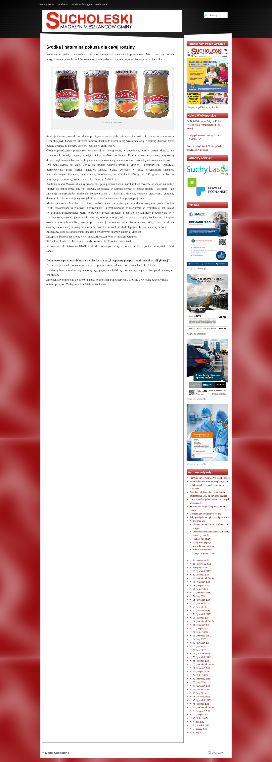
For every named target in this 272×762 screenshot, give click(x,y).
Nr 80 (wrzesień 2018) (200, 581)
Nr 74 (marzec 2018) (199, 603)
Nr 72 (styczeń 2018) (200, 610)
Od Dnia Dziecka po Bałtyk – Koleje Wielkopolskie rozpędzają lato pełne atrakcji (204, 124)
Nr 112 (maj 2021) (198, 520)
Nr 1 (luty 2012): (198, 732)
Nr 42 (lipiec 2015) (199, 718)
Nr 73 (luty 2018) (198, 606)
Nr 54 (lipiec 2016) (199, 675)
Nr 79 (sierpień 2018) (200, 585)
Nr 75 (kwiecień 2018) (200, 599)
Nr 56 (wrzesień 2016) (200, 667)
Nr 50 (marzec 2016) (199, 689)
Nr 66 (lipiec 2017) (199, 631)
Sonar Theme (218, 752)
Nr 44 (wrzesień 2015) (200, 710)
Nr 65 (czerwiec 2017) (200, 635)
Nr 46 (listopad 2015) (200, 703)
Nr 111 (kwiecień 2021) (201, 560)
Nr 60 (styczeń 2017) (200, 653)
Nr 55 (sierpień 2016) (200, 671)
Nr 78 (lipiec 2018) (199, 588)
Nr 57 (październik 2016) (202, 664)
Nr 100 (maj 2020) (198, 567)
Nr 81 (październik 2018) (202, 578)
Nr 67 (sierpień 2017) (200, 628)
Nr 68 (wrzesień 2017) (200, 624)
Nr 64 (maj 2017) (198, 639)
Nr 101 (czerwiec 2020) (201, 563)
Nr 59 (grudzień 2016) (200, 657)
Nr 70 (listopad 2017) (200, 617)
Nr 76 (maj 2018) (198, 596)
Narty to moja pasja (202, 542)
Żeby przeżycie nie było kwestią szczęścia (209, 517)
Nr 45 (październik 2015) (202, 707)
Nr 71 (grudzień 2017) (200, 614)
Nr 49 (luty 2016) (198, 692)
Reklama (63, 4)
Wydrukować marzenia (203, 545)
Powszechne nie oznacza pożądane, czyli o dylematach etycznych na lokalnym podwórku (209, 485)
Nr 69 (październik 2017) (202, 621)
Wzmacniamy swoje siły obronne (205, 513)
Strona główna (46, 4)
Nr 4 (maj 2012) (197, 721)
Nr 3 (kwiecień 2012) (200, 725)
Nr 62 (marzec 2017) (199, 646)
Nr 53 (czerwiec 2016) (200, 678)
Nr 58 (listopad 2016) (200, 660)
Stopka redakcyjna (81, 4)
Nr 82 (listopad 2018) (200, 574)
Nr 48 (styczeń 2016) (200, 696)
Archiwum (101, 4)
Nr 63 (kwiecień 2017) (200, 642)
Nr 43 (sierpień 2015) (200, 714)
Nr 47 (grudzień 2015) (200, 700)
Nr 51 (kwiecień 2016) (200, 685)
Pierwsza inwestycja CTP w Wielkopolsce (210, 477)
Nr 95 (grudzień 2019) (200, 570)
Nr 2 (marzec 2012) (199, 728)
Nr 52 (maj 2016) (198, 682)
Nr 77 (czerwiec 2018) (200, 592)
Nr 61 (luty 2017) (198, 649)
